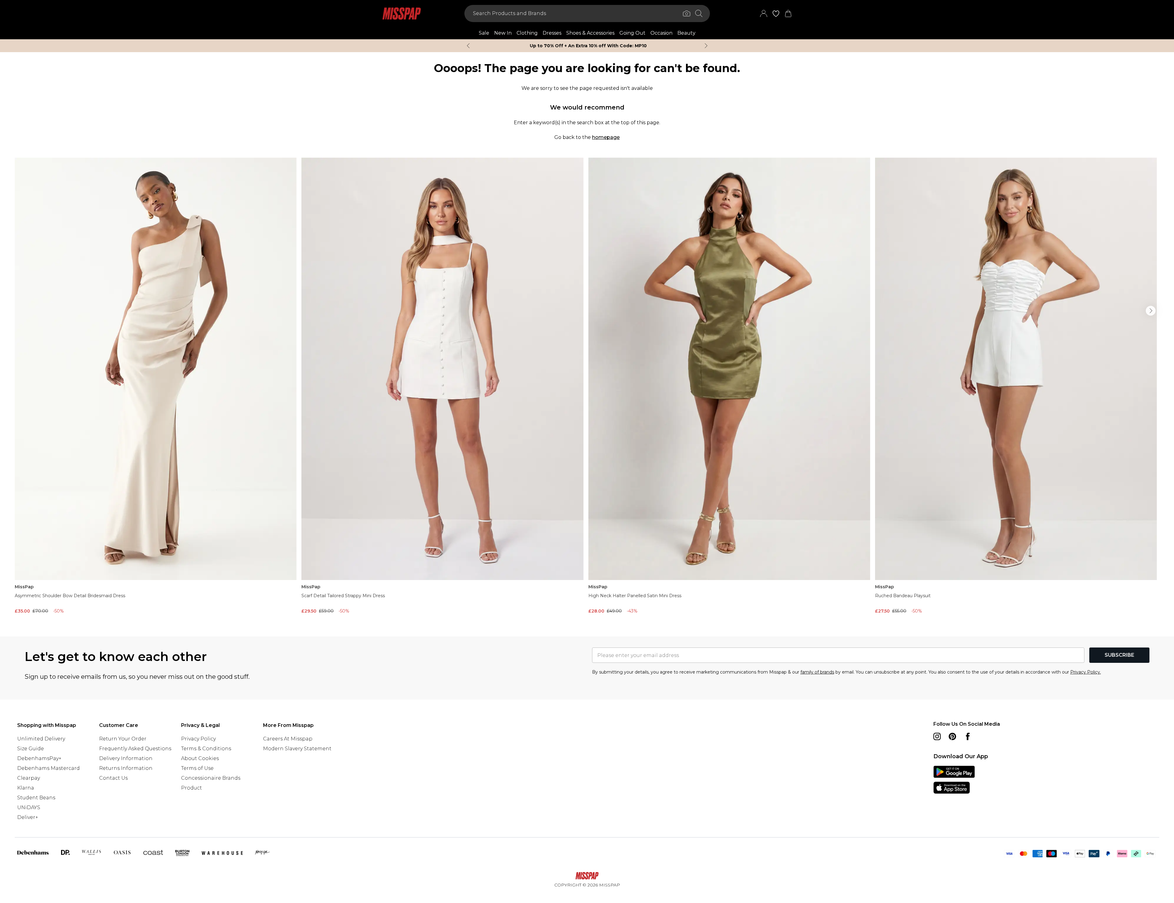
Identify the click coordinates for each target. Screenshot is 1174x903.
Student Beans (36, 798)
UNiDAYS (28, 807)
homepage (606, 137)
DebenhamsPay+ (39, 758)
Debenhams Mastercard (48, 768)
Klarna (25, 788)
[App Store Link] (954, 780)
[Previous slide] (468, 46)
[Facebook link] (967, 736)
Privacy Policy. (1085, 672)
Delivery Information (126, 758)
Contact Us (113, 778)
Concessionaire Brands (210, 778)
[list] (587, 387)
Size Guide (30, 748)
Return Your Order (122, 739)
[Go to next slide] (1151, 311)
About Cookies (200, 758)
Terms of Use (197, 768)
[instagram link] (937, 736)
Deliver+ (27, 817)
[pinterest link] (952, 736)
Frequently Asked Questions (135, 748)
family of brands (817, 672)
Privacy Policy (198, 739)
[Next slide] (706, 46)
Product (191, 788)
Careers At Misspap (287, 739)
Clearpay (28, 778)
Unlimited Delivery (41, 739)
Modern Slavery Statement (297, 748)
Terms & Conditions (206, 748)
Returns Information (126, 768)
